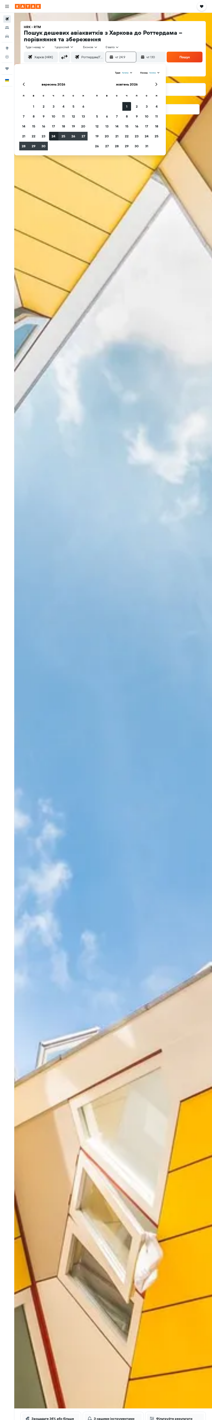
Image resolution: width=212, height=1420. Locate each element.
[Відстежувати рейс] (7, 57)
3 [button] (53, 106)
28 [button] (23, 146)
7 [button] (23, 116)
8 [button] (34, 116)
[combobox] (90, 47)
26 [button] (73, 136)
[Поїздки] (7, 68)
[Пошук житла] (7, 28)
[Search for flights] (7, 19)
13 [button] (83, 116)
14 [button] (23, 126)
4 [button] (63, 106)
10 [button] (53, 116)
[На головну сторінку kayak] (28, 6)
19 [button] (73, 126)
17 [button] (53, 126)
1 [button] (33, 106)
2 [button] (44, 106)
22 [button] (33, 136)
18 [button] (63, 126)
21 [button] (23, 136)
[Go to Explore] (7, 48)
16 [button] (43, 126)
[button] (7, 6)
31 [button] (146, 146)
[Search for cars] (7, 36)
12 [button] (73, 116)
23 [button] (43, 136)
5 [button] (73, 106)
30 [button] (43, 146)
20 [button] (83, 126)
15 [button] (33, 126)
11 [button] (63, 116)
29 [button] (33, 146)
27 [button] (83, 136)
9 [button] (44, 116)
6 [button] (83, 106)
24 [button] (53, 136)
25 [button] (63, 136)
